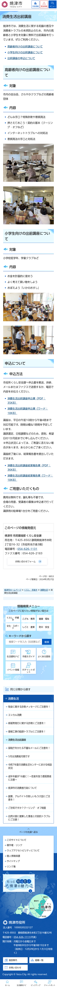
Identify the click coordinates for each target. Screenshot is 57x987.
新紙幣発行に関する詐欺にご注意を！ (27, 723)
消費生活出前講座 (17, 740)
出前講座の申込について (21, 58)
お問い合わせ (15, 968)
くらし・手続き (30, 590)
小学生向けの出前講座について (25, 52)
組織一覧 (39, 960)
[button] (44, 4)
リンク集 (11, 866)
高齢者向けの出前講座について (25, 46)
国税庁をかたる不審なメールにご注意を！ (29, 748)
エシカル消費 (15, 715)
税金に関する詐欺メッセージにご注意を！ (29, 706)
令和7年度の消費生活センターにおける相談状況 (30, 766)
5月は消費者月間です (19, 756)
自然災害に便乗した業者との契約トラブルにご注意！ (29, 818)
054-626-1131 (27, 549)
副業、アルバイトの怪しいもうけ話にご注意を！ (29, 798)
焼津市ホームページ (12, 590)
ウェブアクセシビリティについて (23, 850)
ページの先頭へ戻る (28, 832)
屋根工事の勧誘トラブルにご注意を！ (27, 731)
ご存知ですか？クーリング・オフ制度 (27, 808)
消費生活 (44, 590)
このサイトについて (16, 840)
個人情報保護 (13, 856)
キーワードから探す (20, 636)
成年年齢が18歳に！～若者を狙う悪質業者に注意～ (29, 778)
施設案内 (13, 960)
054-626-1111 (22, 937)
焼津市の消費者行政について (22, 788)
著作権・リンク (14, 845)
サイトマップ (13, 861)
